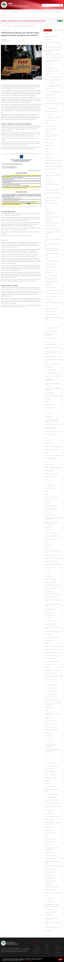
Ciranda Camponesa (50, 263)
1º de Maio (47, 65)
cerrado (47, 257)
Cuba (46, 321)
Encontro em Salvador (51, 434)
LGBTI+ (46, 541)
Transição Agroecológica (52, 886)
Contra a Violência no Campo (52, 290)
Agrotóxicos (48, 148)
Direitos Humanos (49, 392)
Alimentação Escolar (50, 169)
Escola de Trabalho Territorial (53, 446)
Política (47, 759)
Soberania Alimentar (50, 858)
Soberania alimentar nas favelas (53, 866)
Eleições (47, 410)
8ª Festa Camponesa (50, 100)
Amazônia (47, 178)
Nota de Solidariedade (51, 693)
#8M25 (46, 33)
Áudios (46, 950)
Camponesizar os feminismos (52, 228)
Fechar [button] (60, 959)
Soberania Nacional (50, 869)
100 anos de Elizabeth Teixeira (52, 54)
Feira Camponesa (49, 464)
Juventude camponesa (51, 533)
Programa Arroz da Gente (52, 794)
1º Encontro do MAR (50, 68)
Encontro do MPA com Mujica (53, 431)
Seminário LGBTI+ (49, 852)
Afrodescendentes (50, 120)
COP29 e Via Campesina (50, 296)
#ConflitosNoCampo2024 (51, 36)
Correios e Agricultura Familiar (53, 302)
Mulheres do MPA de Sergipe (52, 670)
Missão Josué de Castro (51, 597)
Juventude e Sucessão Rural (52, 536)
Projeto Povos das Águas (52, 800)
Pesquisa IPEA (48, 735)
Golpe (46, 494)
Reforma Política (49, 827)
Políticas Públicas (50, 762)
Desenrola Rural (49, 367)
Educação (47, 401)
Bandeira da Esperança (45, 11)
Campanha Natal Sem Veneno (52, 217)
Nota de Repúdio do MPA (51, 691)
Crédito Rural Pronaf (51, 311)
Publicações (47, 953)
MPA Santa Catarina (50, 658)
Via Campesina (48, 909)
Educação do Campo (50, 404)
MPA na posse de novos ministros (54, 646)
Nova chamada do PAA (51, 696)
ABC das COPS (48, 114)
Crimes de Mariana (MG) (51, 314)
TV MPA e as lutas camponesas (53, 892)
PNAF (46, 753)
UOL (2, 41)
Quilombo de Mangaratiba (52, 803)
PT (60, 2)
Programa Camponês (50, 797)
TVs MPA (47, 895)
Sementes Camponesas (51, 839)
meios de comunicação (51, 579)
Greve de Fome (48, 500)
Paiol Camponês (57, 11)
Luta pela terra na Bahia (51, 561)
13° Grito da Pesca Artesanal (52, 57)
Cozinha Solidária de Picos (52, 308)
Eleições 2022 (48, 413)
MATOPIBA (47, 570)
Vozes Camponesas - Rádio (52, 927)
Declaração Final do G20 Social (53, 356)
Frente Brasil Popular (51, 485)
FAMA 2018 (47, 461)
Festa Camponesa (49, 470)
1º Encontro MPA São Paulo (52, 71)
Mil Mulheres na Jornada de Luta (53, 588)
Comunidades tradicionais (52, 281)
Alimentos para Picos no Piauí (53, 175)
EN (58, 2)
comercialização (49, 269)
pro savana (48, 783)
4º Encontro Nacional (51, 97)
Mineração (48, 591)
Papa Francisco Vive (50, 723)
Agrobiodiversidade (50, 129)
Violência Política (49, 915)
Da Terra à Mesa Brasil (51, 344)
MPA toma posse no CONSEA (52, 661)
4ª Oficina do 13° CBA (50, 94)
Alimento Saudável (50, 172)
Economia (47, 398)
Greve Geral (48, 503)
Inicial (6, 25)
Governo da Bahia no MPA (51, 497)
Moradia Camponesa (50, 609)
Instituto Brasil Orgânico (52, 508)
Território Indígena (50, 877)
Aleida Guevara (49, 157)
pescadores (48, 732)
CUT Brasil (47, 341)
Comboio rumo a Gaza (51, 266)
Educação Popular (50, 407)
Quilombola (48, 810)
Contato (4, 15)
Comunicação (48, 272)
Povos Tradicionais (50, 771)
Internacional (48, 511)
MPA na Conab (48, 640)
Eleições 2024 (48, 416)
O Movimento (5, 11)
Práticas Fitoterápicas (51, 774)
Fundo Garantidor (50, 488)
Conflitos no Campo (50, 287)
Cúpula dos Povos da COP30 (52, 327)
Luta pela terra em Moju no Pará (53, 558)
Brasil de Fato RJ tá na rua (52, 203)
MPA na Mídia (48, 643)
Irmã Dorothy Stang (50, 514)
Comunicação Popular (51, 275)
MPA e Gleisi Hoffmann (50, 624)
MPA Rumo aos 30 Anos (51, 655)
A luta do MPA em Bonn (51, 108)
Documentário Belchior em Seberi (54, 395)
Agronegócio (48, 145)
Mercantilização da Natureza (53, 585)
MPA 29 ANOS (48, 618)
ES (62, 2)
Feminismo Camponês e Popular (53, 467)
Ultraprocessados (50, 898)
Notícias (23, 11)
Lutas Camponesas (50, 567)
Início (35, 944)
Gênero (47, 491)
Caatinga (47, 209)
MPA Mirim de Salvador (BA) (52, 637)
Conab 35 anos (49, 284)
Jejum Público (48, 527)
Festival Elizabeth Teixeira (52, 473)
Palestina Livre (49, 718)
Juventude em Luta (50, 538)
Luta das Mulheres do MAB (52, 555)
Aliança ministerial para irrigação (54, 166)
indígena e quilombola (51, 505)
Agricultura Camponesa (51, 126)
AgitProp (47, 123)
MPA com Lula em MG (50, 621)
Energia (47, 437)
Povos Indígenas (49, 768)
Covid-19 (47, 305)
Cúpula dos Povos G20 (51, 330)
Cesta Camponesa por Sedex (52, 261)
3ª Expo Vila (48, 88)
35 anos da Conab (49, 82)
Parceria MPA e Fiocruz (51, 726)
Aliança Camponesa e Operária (53, 160)
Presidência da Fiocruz (51, 777)
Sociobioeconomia (50, 872)
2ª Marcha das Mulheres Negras (53, 76)
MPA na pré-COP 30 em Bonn (52, 649)
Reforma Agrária (49, 819)
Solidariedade (49, 874)
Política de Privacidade (26, 960)
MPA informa (48, 634)
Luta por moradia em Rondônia (53, 564)
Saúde (46, 836)
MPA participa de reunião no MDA (53, 652)
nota (46, 682)
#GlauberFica (48, 39)
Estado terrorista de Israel (52, 455)
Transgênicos (48, 883)
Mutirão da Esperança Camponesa (54, 676)
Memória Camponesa (50, 582)
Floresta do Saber (50, 476)
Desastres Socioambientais (52, 364)
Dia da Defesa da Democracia (52, 373)
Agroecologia (49, 132)
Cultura (47, 324)
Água (46, 151)
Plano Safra (48, 741)
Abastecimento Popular (51, 111)
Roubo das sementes (50, 833)
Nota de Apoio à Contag (51, 685)
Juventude (47, 530)
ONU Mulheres (48, 707)
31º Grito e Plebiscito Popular (53, 79)
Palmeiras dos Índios (50, 721)
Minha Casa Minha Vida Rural (52, 594)
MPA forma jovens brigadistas (53, 631)
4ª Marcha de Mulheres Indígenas (53, 91)
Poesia (46, 756)
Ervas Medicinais (49, 443)
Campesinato (48, 220)
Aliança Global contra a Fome (53, 163)
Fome (46, 479)
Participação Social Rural (52, 729)
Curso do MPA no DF (50, 338)
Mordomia (47, 612)
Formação (47, 482)
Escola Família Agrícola (51, 449)
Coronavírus (48, 299)
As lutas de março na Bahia (52, 190)
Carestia (47, 236)
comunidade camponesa (51, 278)
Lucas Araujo (48, 544)
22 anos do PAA (49, 74)
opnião (47, 710)
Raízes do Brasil (49, 813)
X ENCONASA (48, 930)
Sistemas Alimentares (50, 855)
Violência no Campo (50, 912)
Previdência (48, 780)
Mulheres (47, 667)
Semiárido (47, 844)
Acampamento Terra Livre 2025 (53, 117)
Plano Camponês (15, 11)
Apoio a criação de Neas (51, 184)
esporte (47, 452)
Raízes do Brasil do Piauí (51, 816)
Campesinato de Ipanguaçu (52, 223)
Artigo (46, 187)
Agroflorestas (49, 142)
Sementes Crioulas (50, 842)
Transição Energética (50, 889)
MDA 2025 (47, 573)
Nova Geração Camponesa (52, 699)
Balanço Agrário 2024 (50, 200)
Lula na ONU (48, 547)
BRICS (46, 206)
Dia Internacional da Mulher (52, 376)
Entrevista (47, 440)
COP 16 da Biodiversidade (51, 293)
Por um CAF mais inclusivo (52, 765)
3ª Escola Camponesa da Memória (54, 85)
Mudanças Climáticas (50, 664)
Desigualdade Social (50, 370)
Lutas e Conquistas (32, 11)
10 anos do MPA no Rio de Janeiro (53, 46)
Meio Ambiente (48, 576)
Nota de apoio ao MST (50, 687)
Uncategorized (49, 901)
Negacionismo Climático (51, 679)
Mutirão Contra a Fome (51, 673)
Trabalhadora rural (50, 880)
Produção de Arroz (50, 786)
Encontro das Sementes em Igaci (53, 424)
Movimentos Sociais (50, 615)
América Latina (48, 181)
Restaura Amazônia (50, 830)
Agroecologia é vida (50, 139)
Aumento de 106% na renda (52, 197)
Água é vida (48, 154)
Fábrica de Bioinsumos (51, 458)
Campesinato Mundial (50, 226)
